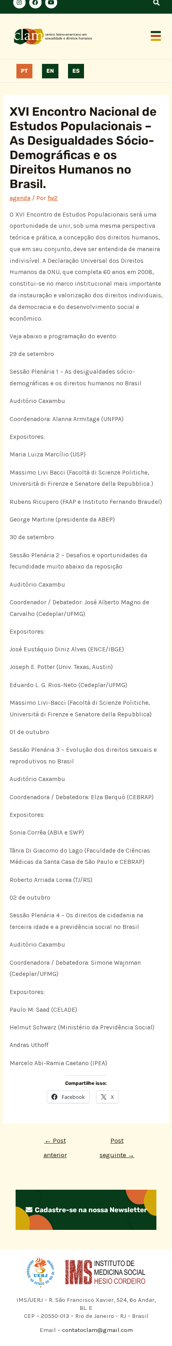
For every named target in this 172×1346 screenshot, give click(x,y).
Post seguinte (117, 1143)
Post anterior (55, 1143)
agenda (20, 198)
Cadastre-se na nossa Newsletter (90, 1210)
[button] (156, 36)
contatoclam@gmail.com (96, 1330)
